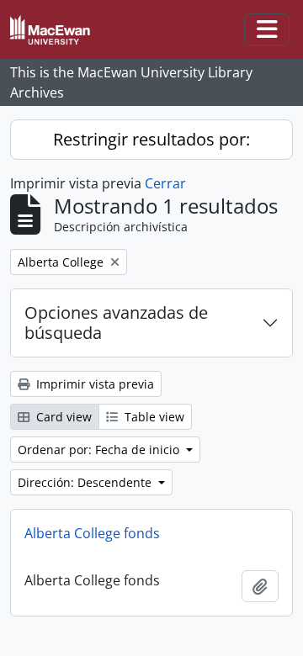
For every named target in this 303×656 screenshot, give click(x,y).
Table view (152, 417)
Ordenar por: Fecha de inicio (100, 450)
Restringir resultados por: (151, 139)
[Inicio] (57, 29)
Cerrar (165, 183)
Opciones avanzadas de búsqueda (116, 322)
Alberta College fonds (92, 533)
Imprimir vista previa (93, 384)
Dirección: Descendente (86, 482)
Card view (62, 417)
